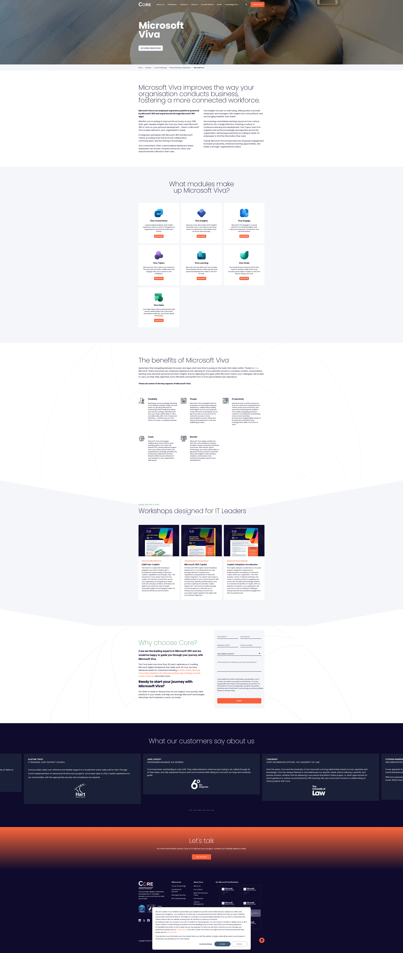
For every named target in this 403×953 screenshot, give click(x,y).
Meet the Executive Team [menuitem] (201, 894)
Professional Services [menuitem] (176, 890)
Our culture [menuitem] (198, 889)
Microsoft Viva (199, 67)
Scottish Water (184, 670)
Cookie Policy (181, 930)
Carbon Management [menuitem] (199, 903)
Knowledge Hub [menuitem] (231, 4)
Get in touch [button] (201, 857)
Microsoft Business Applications (180, 67)
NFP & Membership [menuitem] (179, 898)
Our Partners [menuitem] (198, 898)
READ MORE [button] (159, 236)
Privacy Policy (172, 932)
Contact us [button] (257, 4)
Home (140, 67)
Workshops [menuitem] (171, 4)
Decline (239, 944)
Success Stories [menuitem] (207, 4)
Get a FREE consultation (151, 48)
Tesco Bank (144, 673)
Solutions (148, 67)
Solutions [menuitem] (183, 4)
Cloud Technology (161, 67)
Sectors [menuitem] (194, 4)
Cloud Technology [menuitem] (179, 886)
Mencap (196, 670)
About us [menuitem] (160, 4)
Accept (222, 944)
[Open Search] (246, 4)
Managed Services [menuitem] (179, 895)
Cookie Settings (205, 944)
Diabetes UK (155, 673)
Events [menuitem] (219, 4)
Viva (256, 368)
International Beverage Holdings (177, 673)
